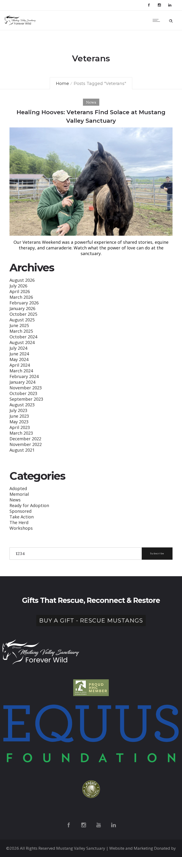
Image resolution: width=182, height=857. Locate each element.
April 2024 (19, 365)
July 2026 (18, 286)
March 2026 (21, 297)
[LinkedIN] (169, 5)
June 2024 (19, 354)
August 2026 (22, 280)
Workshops (21, 528)
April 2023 (19, 427)
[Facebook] (149, 5)
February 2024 (24, 376)
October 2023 (23, 393)
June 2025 (19, 325)
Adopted (18, 488)
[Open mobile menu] (157, 20)
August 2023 (22, 404)
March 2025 (21, 331)
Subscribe (157, 553)
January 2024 (22, 382)
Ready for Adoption (29, 505)
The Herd (18, 522)
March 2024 (21, 371)
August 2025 (22, 320)
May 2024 (18, 359)
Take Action (21, 517)
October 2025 (23, 314)
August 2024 (22, 342)
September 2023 (26, 399)
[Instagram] (159, 5)
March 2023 (21, 433)
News (15, 500)
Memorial (19, 494)
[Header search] (171, 20)
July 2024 (18, 348)
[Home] (20, 23)
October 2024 (23, 337)
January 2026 (22, 308)
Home (62, 83)
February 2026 (24, 303)
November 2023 (25, 388)
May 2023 (18, 421)
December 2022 (25, 438)
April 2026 (19, 291)
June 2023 (19, 416)
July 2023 (18, 410)
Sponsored (20, 511)
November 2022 (25, 444)
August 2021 (22, 450)
